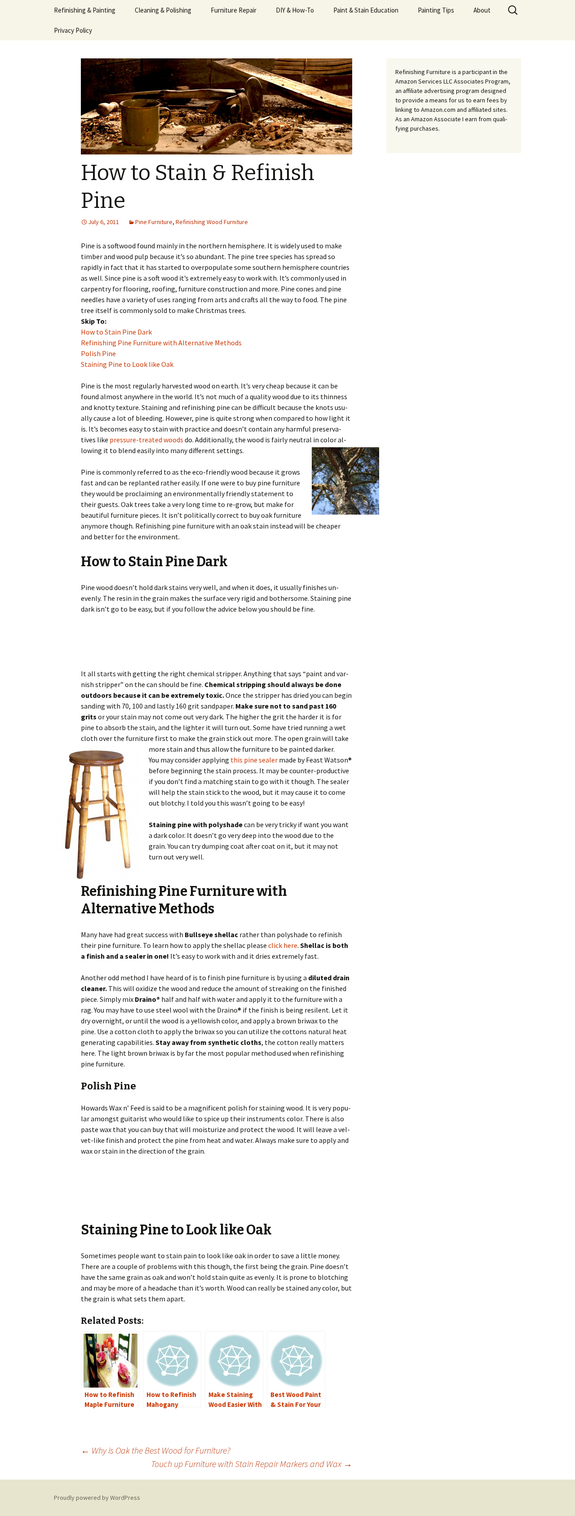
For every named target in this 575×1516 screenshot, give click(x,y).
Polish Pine (98, 353)
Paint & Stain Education (365, 10)
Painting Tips (436, 10)
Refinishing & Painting (84, 10)
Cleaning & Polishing (163, 10)
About (482, 10)
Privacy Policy (73, 30)
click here (282, 945)
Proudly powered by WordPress (97, 1498)
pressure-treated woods (146, 439)
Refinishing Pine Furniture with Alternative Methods (161, 342)
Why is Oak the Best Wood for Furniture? (155, 1450)
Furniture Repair (234, 10)
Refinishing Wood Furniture (212, 222)
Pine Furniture (153, 222)
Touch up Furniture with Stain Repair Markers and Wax (251, 1463)
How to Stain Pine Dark (116, 331)
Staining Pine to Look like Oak (127, 364)
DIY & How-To (295, 10)
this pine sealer (254, 759)
